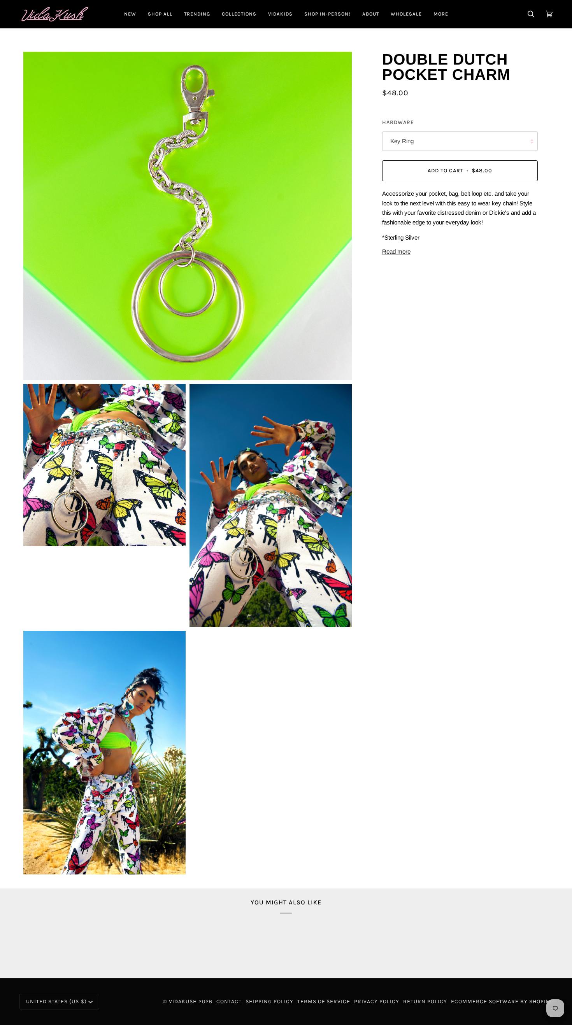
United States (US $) (56, 1001)
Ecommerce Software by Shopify (502, 1001)
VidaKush (183, 1001)
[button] (160, 14)
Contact (229, 1001)
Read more (396, 251)
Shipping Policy (269, 1001)
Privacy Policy (376, 1001)
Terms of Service (323, 1001)
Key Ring (402, 141)
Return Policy (425, 1001)
